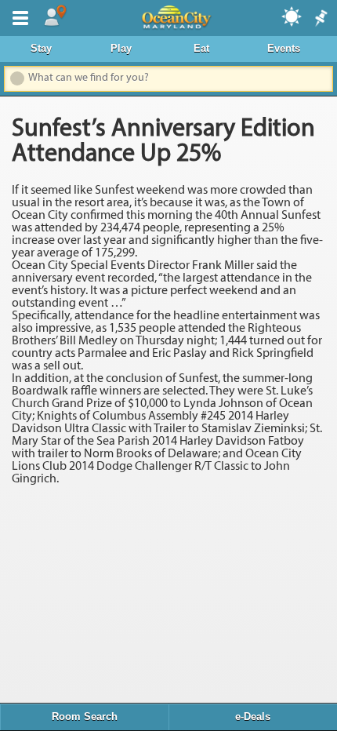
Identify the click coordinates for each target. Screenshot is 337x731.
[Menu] (17, 16)
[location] (55, 16)
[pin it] (319, 18)
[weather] (292, 15)
